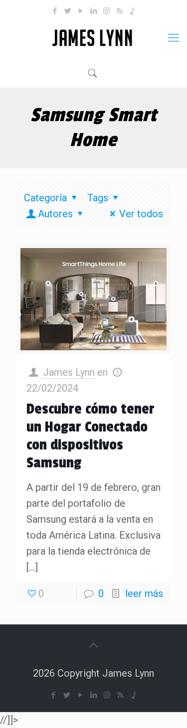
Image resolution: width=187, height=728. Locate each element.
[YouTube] (80, 10)
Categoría (45, 198)
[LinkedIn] (93, 10)
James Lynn (69, 372)
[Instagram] (106, 10)
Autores (55, 214)
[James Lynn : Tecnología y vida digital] (93, 38)
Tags (97, 198)
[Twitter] (67, 10)
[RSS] (119, 10)
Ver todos (141, 214)
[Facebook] (54, 10)
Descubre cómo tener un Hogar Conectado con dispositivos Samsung (90, 436)
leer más (144, 593)
